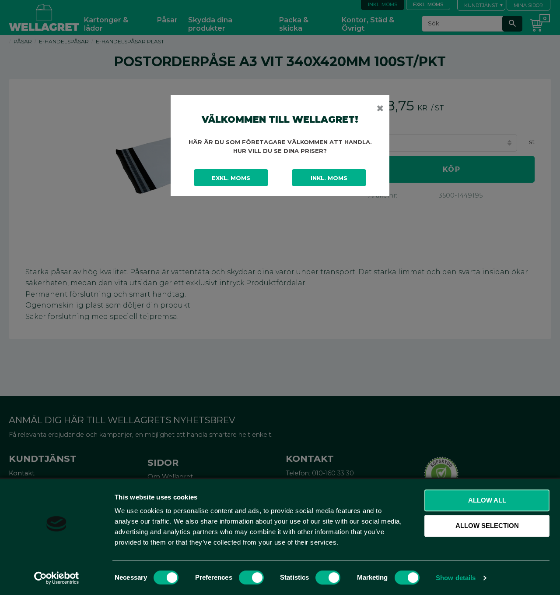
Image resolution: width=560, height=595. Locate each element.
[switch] (251, 577)
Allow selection (487, 525)
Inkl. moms (329, 177)
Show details (456, 577)
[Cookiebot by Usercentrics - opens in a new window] (56, 577)
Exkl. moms (231, 177)
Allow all (487, 500)
